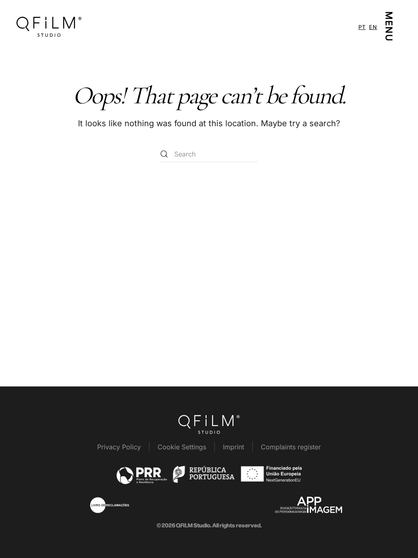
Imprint (233, 447)
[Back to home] (49, 26)
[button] (390, 26)
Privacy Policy (119, 447)
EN (373, 27)
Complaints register (291, 447)
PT (362, 27)
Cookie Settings (182, 447)
